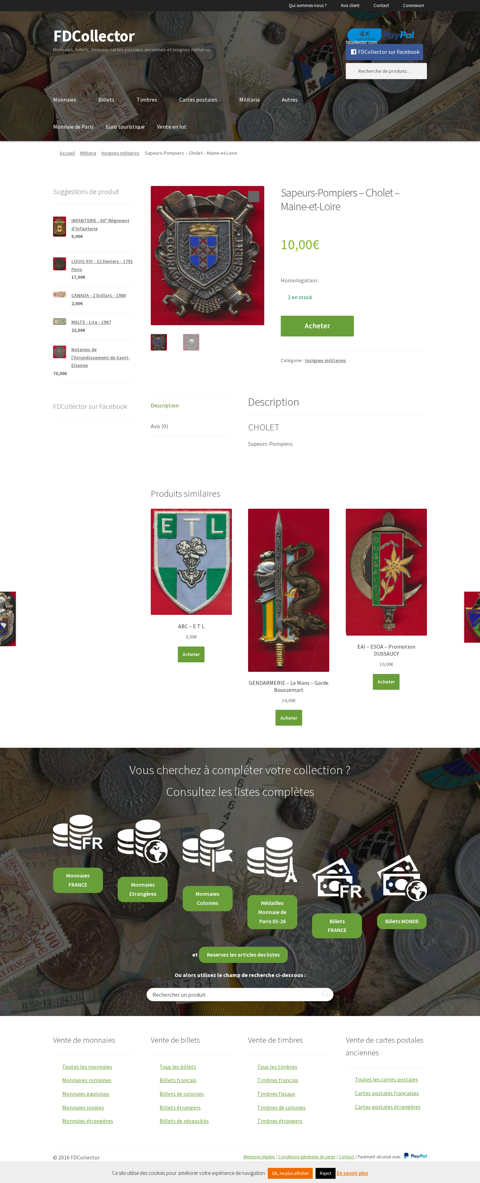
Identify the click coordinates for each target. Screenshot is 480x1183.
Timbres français (277, 1080)
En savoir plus (352, 1173)
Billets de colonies (182, 1093)
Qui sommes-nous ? (308, 5)
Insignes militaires (121, 153)
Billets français (178, 1080)
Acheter (317, 325)
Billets (106, 99)
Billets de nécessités (184, 1120)
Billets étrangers (180, 1107)
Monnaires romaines (86, 1080)
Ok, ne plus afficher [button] (290, 1173)
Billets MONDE (402, 921)
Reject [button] (325, 1173)
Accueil (67, 153)
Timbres (147, 99)
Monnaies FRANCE (78, 880)
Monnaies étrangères (87, 1120)
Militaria (249, 99)
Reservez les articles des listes (243, 954)
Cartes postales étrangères (388, 1106)
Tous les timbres (277, 1066)
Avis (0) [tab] (159, 426)
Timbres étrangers (280, 1120)
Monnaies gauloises (85, 1093)
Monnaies (64, 99)
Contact (381, 5)
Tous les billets (178, 1066)
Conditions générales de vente (306, 1156)
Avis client (350, 5)
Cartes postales (198, 99)
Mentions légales (259, 1156)
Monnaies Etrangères (142, 889)
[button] (253, 196)
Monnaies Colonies (207, 898)
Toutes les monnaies (87, 1066)
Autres (290, 99)
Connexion (413, 5)
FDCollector (94, 35)
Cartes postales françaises (387, 1093)
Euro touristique (125, 126)
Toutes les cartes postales (386, 1079)
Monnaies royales (83, 1107)
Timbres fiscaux (276, 1093)
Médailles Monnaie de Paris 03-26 (272, 912)
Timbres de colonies (281, 1107)
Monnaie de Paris (73, 126)
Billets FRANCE (337, 926)
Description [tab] (165, 405)
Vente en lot (172, 126)
